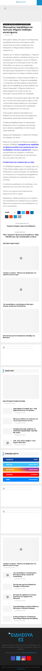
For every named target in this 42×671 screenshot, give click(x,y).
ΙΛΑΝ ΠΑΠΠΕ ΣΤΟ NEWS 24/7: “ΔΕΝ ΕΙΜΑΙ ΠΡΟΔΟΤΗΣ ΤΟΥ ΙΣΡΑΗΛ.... (25, 409)
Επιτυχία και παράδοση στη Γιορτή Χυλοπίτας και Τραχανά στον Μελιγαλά (24, 596)
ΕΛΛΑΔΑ (12, 24)
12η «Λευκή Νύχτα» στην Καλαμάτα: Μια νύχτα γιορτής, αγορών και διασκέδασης (25, 574)
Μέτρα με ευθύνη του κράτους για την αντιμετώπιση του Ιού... (25, 420)
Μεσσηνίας (18, 24)
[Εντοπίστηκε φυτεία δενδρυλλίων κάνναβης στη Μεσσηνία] (7, 587)
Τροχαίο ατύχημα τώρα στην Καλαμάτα (21, 226)
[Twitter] (18, 658)
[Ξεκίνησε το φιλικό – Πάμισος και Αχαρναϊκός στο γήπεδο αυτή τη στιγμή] (21, 549)
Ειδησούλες (6, 24)
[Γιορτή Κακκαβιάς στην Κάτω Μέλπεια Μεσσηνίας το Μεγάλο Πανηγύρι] (7, 609)
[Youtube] (29, 658)
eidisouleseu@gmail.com (29, 652)
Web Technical (21, 669)
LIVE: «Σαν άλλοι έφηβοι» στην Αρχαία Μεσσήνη (24, 441)
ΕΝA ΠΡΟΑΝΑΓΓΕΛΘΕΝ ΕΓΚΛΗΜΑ (14, 401)
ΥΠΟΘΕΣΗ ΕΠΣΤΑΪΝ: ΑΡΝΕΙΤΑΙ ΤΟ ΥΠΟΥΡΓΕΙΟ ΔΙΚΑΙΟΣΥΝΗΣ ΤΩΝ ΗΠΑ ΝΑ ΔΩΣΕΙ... (25, 430)
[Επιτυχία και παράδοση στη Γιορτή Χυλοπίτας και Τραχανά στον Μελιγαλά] (7, 597)
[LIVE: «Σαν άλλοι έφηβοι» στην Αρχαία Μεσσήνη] (7, 443)
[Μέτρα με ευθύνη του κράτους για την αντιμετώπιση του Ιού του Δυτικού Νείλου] (7, 421)
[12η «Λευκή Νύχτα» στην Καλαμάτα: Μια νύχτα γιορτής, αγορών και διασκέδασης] (7, 575)
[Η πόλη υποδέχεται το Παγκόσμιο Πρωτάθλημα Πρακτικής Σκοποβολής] (7, 619)
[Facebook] (13, 658)
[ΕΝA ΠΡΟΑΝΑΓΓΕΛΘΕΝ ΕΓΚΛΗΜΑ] (21, 387)
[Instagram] (23, 658)
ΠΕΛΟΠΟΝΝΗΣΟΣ (26, 24)
